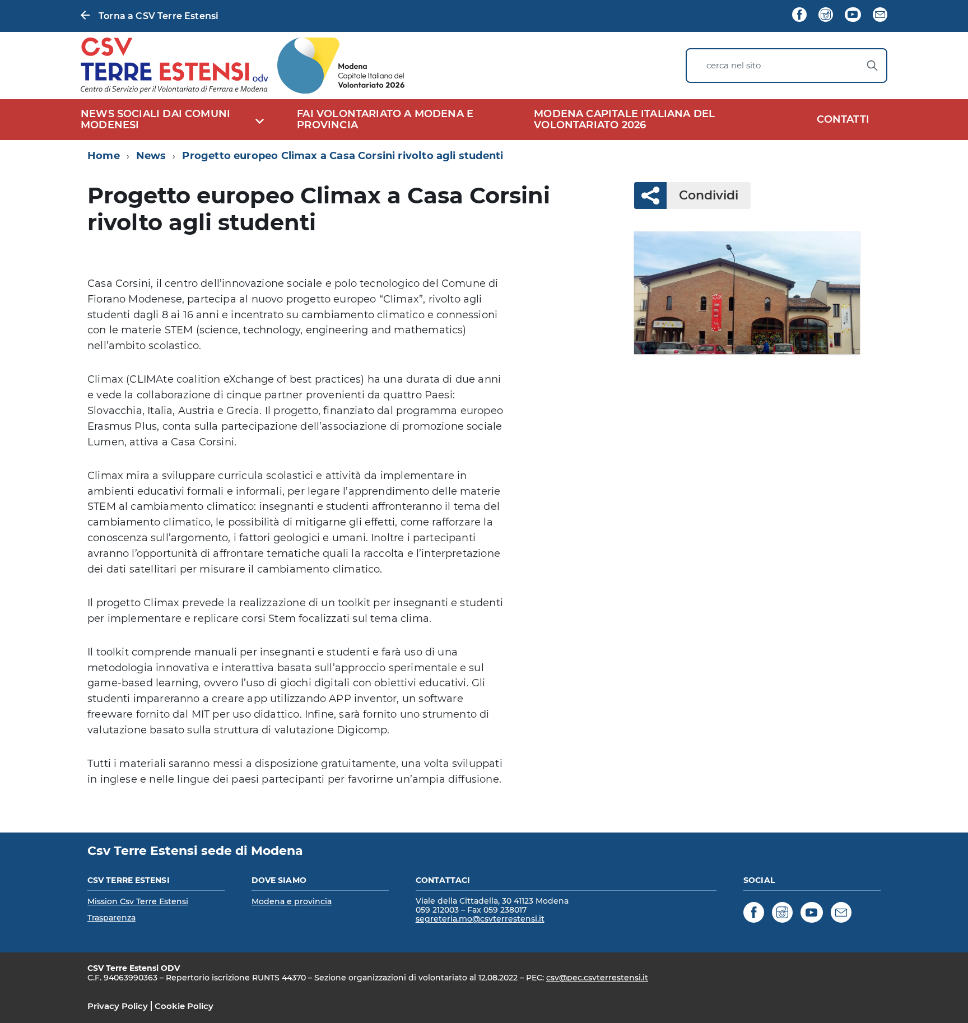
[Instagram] (825, 16)
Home (103, 156)
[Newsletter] (880, 16)
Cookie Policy (184, 1006)
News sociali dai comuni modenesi (155, 120)
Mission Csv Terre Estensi (137, 901)
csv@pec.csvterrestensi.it (597, 977)
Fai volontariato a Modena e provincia (385, 120)
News (151, 156)
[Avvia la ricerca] (872, 66)
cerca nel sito (733, 65)
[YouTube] (852, 16)
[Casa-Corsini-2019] (747, 292)
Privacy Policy (117, 1006)
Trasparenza (111, 918)
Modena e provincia (292, 901)
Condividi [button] (708, 195)
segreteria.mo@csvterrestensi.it (480, 919)
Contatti (843, 119)
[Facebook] (799, 16)
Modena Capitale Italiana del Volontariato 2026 (624, 120)
